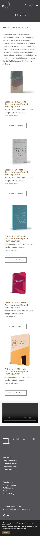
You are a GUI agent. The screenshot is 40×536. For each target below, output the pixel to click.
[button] (33, 5)
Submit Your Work (10, 464)
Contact (6, 491)
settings (23, 529)
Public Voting (8, 470)
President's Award (10, 467)
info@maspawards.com (12, 506)
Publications (8, 488)
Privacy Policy (8, 494)
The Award (7, 458)
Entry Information (10, 461)
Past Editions (8, 482)
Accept (6, 532)
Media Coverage (9, 485)
